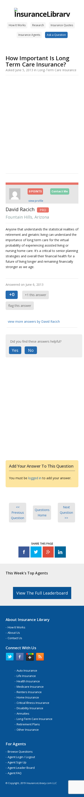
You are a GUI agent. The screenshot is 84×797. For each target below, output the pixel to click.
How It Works (17, 25)
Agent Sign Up (17, 762)
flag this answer (19, 305)
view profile (35, 201)
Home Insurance (28, 697)
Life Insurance (26, 676)
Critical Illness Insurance (33, 703)
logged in (34, 478)
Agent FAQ (15, 773)
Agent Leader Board (21, 768)
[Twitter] (36, 552)
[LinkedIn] (60, 552)
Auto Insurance (27, 670)
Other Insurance (28, 730)
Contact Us (15, 638)
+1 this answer (35, 295)
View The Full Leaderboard (42, 593)
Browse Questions (20, 752)
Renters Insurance (29, 692)
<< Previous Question (17, 512)
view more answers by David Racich (34, 321)
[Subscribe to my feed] (40, 658)
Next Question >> (66, 512)
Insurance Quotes (62, 25)
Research (38, 25)
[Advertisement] (42, 123)
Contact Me (60, 191)
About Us (14, 633)
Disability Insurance (30, 708)
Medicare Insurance (30, 687)
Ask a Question (56, 35)
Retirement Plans (28, 724)
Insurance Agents (29, 35)
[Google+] (48, 552)
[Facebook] (24, 552)
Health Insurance (28, 681)
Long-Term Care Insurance (34, 719)
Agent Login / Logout (21, 757)
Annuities (23, 713)
